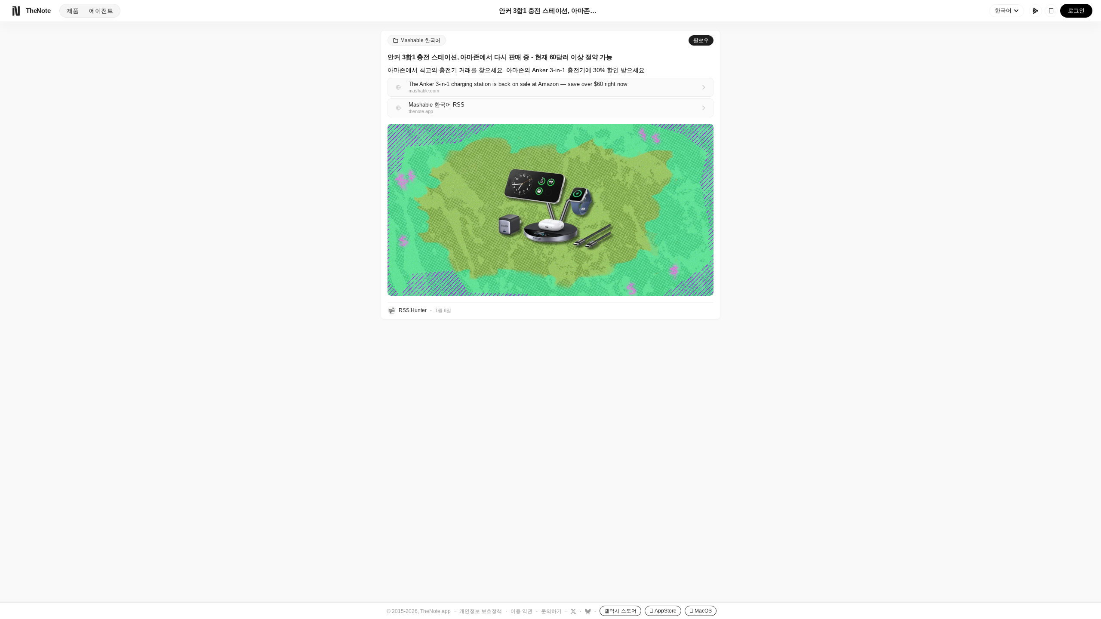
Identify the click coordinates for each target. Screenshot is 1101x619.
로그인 (1076, 10)
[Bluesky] (587, 611)
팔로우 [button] (701, 40)
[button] (550, 210)
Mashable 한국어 (420, 40)
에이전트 (101, 10)
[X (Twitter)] (572, 611)
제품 (73, 10)
